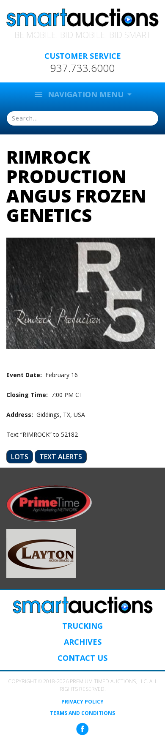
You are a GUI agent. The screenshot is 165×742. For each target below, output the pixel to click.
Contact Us (82, 658)
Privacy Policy (82, 701)
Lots (19, 456)
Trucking (82, 626)
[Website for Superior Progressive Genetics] (41, 553)
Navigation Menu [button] (79, 94)
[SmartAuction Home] (82, 605)
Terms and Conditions (82, 713)
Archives (83, 642)
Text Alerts (60, 456)
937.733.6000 (82, 68)
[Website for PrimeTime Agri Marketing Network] (49, 503)
